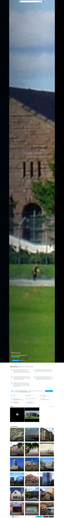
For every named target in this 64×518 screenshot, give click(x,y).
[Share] (25, 360)
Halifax (14, 396)
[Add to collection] (21, 360)
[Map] (23, 360)
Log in (43, 1)
